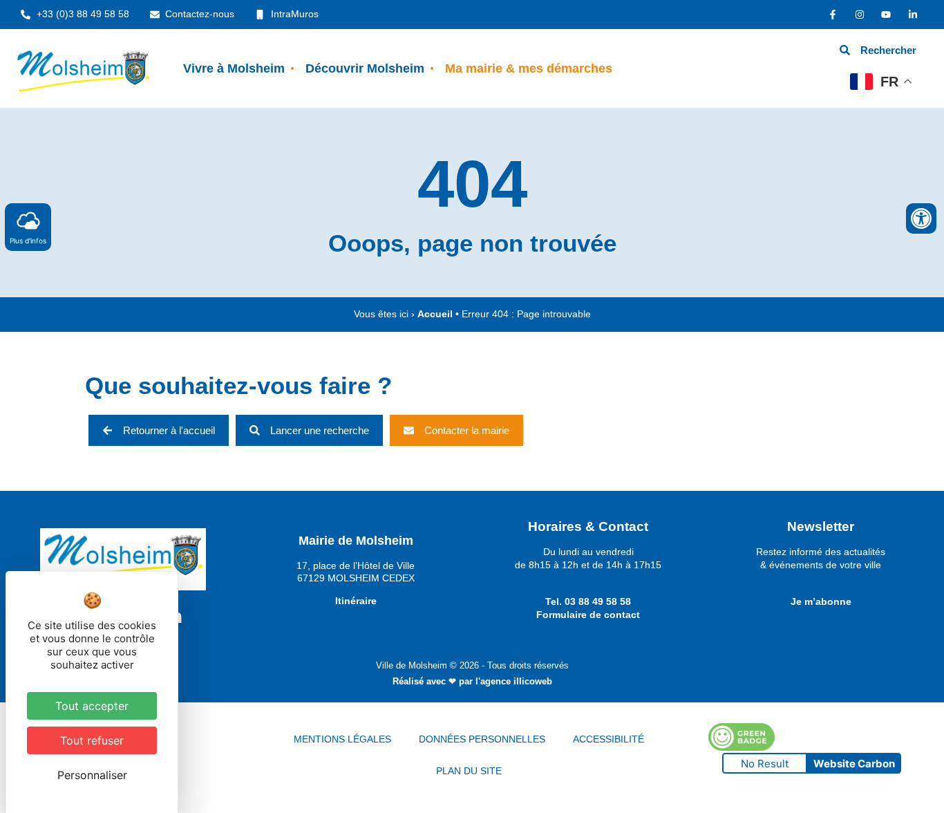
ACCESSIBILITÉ (608, 739)
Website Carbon (854, 763)
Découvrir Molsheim (364, 68)
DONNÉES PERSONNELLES (482, 739)
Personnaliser (92, 775)
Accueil (435, 314)
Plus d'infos (28, 240)
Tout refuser (92, 740)
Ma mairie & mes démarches (528, 68)
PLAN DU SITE (469, 770)
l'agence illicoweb (513, 681)
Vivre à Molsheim (234, 68)
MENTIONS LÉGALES (342, 739)
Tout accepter (92, 706)
